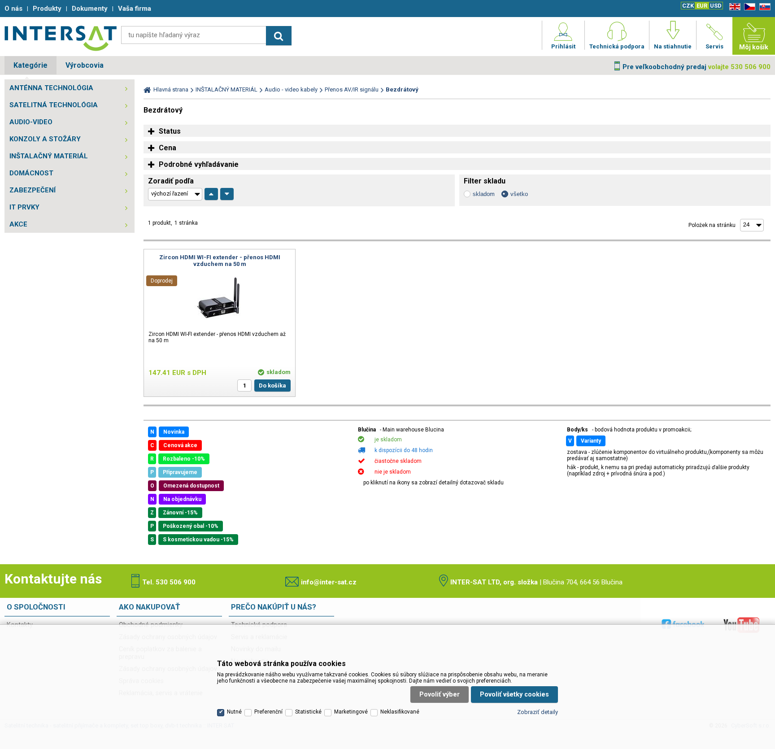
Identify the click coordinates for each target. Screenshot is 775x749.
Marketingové (351, 712)
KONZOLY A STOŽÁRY (45, 139)
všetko (519, 194)
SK (763, 7)
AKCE (18, 224)
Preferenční (268, 712)
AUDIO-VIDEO (30, 122)
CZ (748, 7)
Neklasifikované (399, 712)
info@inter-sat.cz (329, 582)
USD (716, 5)
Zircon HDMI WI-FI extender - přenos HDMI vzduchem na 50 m (219, 260)
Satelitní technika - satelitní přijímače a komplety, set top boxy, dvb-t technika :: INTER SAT (60, 38)
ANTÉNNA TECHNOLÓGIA (51, 88)
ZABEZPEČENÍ (32, 190)
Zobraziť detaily (537, 712)
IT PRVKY (24, 207)
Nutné (234, 712)
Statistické (308, 712)
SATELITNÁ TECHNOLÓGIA (53, 105)
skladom (484, 194)
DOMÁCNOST (31, 173)
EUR (702, 5)
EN (733, 7)
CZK (688, 5)
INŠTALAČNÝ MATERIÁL (48, 156)
